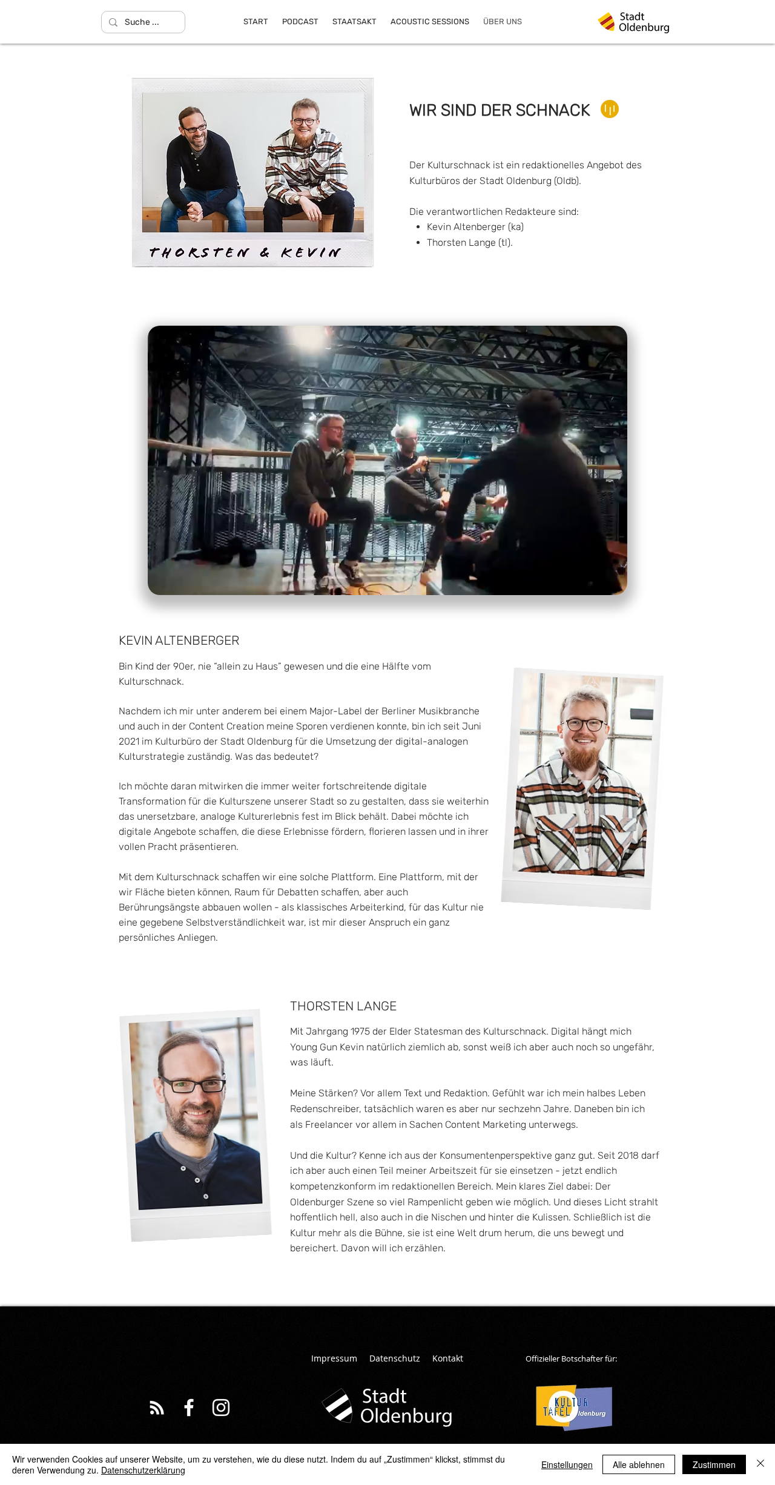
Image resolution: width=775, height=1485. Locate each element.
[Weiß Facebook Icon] (188, 1407)
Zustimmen (714, 1464)
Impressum (334, 1358)
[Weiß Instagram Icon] (220, 1407)
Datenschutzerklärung (143, 1470)
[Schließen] (760, 1464)
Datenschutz (394, 1358)
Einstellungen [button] (567, 1464)
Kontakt (447, 1358)
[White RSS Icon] (156, 1407)
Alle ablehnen (639, 1464)
